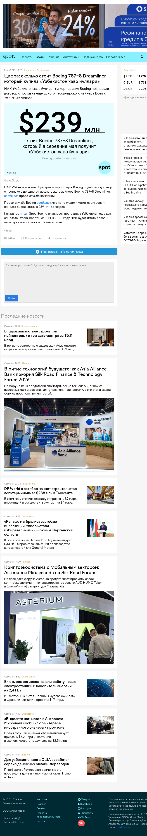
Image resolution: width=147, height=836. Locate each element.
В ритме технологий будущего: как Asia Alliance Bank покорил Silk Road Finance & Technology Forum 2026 (55, 374)
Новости (26, 57)
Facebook (86, 804)
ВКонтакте (86, 813)
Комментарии (33, 238)
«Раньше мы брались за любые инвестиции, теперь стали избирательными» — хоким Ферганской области (38, 528)
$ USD (128, 76)
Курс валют (130, 70)
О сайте (41, 808)
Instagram (86, 808)
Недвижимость (92, 57)
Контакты (42, 799)
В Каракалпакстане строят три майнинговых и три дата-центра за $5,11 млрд (38, 335)
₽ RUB (128, 89)
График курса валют (132, 97)
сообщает (11, 196)
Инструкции (71, 57)
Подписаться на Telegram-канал (61, 251)
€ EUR (128, 82)
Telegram (86, 799)
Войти (11, 298)
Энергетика (28, 676)
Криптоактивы (29, 326)
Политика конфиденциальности (48, 815)
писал (24, 213)
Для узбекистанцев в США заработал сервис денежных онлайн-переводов (37, 761)
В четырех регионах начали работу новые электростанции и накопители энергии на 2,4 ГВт (40, 685)
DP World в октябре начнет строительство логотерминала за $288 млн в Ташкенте (40, 491)
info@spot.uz (124, 827)
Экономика (29, 483)
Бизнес (26, 363)
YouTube (85, 817)
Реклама (41, 804)
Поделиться (58, 238)
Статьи (40, 57)
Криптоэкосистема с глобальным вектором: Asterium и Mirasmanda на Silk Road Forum (51, 570)
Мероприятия (115, 57)
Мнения (54, 57)
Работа (41, 821)
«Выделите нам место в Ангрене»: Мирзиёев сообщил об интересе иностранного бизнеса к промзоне (34, 723)
